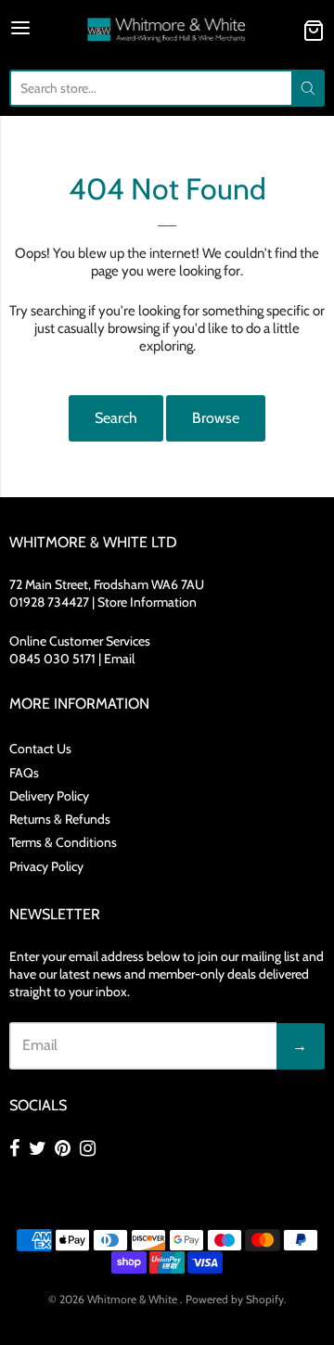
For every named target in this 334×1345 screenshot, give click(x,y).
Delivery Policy (49, 796)
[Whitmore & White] (167, 30)
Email (119, 658)
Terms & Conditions (63, 842)
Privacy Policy (46, 866)
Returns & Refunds (59, 819)
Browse (215, 418)
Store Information (147, 602)
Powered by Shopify (235, 1299)
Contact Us (40, 748)
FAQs (24, 772)
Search (116, 418)
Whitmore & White (133, 1299)
